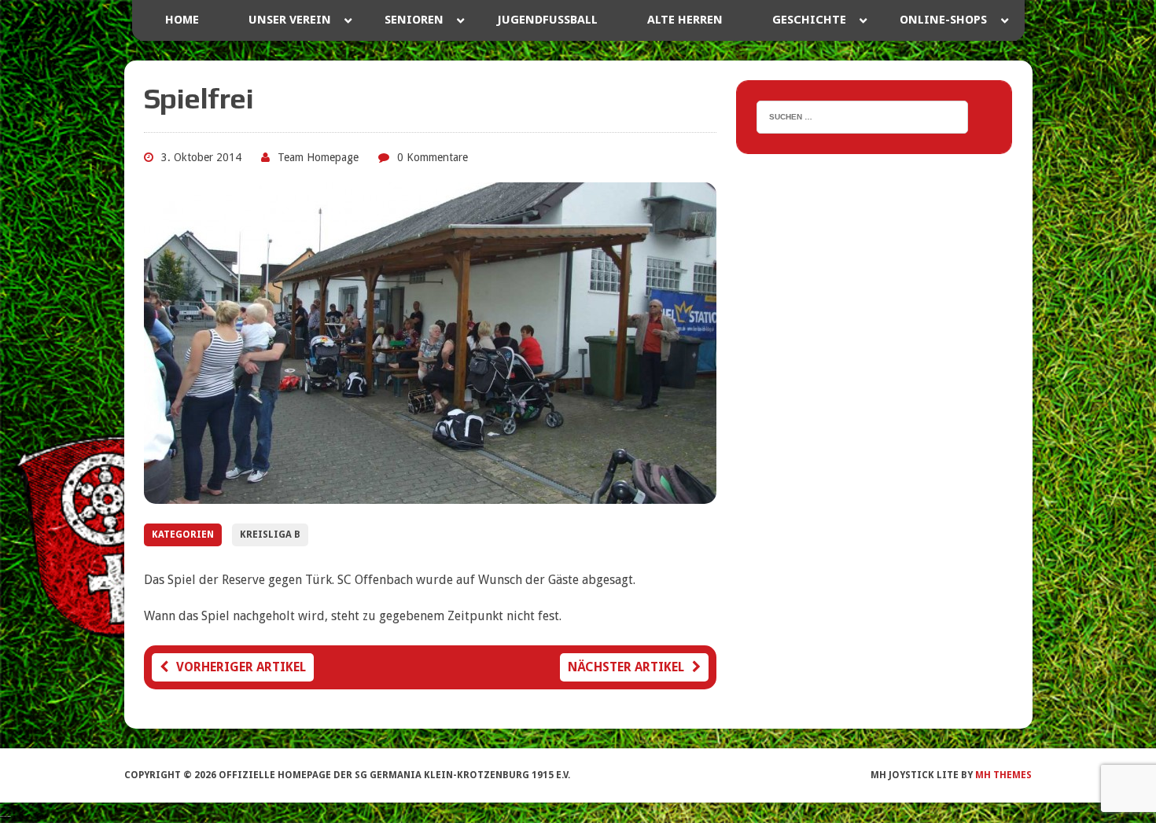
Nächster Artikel (626, 667)
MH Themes (1003, 775)
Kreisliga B (270, 534)
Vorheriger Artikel (241, 667)
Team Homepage (318, 157)
